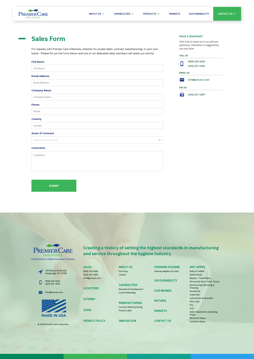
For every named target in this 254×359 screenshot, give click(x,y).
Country (36, 119)
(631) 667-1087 (196, 94)
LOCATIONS (91, 288)
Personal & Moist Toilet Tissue (204, 281)
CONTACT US (162, 320)
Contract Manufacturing (131, 307)
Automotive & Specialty (201, 298)
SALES (87, 267)
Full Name (37, 61)
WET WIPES (197, 267)
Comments (38, 148)
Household (195, 291)
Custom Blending (127, 292)
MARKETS (160, 310)
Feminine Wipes (197, 321)
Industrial (194, 294)
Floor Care (195, 301)
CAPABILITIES (128, 285)
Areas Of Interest (42, 133)
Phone (35, 104)
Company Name (41, 90)
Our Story (123, 271)
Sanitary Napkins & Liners (166, 271)
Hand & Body (196, 274)
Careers (122, 274)
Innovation (127, 320)
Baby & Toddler (197, 271)
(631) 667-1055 (196, 66)
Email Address (40, 76)
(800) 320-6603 (196, 61)
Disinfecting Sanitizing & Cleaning (202, 286)
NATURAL (160, 300)
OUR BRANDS (163, 290)
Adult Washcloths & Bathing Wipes (204, 313)
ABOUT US (125, 267)
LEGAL (87, 310)
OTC (192, 308)
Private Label (125, 310)
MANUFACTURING (130, 303)
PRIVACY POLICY (94, 320)
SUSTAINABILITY (165, 280)
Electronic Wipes (198, 318)
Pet (191, 305)
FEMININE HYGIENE (167, 267)
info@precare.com (198, 79)
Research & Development (131, 289)
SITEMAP (89, 299)
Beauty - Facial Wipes (200, 278)
